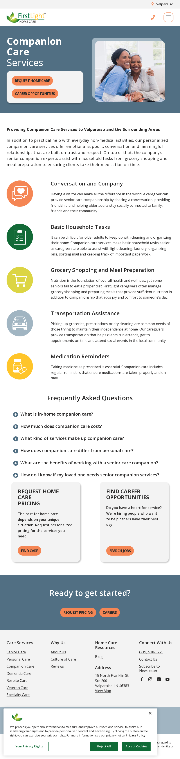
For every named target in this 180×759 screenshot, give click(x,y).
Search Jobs (120, 550)
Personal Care (18, 659)
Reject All (104, 746)
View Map (103, 690)
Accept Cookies (136, 746)
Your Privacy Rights (29, 746)
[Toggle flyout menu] (168, 17)
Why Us (58, 642)
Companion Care (20, 666)
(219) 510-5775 (151, 652)
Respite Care (17, 680)
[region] (80, 732)
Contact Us (148, 659)
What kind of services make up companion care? (72, 438)
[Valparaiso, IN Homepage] (26, 17)
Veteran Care (17, 687)
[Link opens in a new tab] (141, 679)
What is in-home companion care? (56, 414)
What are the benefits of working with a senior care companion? (89, 463)
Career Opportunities (35, 93)
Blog (99, 656)
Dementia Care (19, 673)
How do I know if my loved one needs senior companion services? (89, 475)
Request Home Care (32, 80)
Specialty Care (18, 694)
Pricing (78, 612)
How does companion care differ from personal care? (76, 450)
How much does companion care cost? (61, 426)
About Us (58, 652)
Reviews (57, 666)
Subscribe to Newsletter (149, 668)
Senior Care (16, 652)
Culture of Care (63, 659)
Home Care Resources (106, 645)
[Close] (150, 713)
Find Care (29, 550)
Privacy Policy (135, 735)
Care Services (20, 642)
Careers (110, 612)
